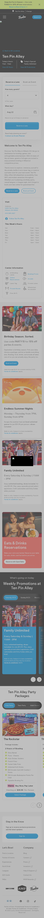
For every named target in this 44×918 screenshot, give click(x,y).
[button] (31, 458)
